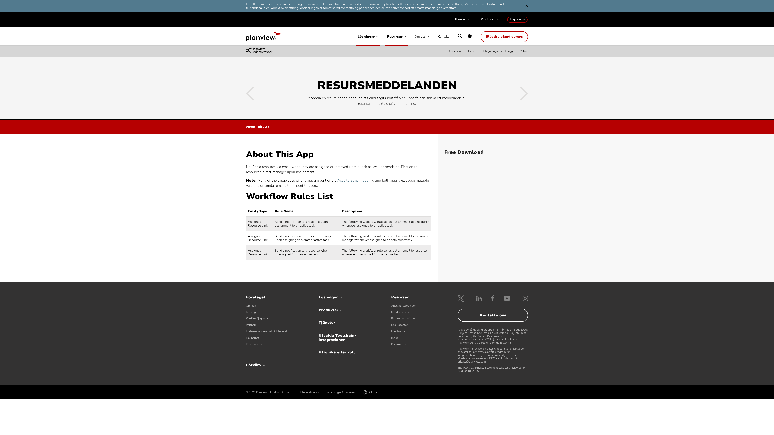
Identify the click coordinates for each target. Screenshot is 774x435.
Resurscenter (399, 325)
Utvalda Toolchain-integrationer (337, 337)
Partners (460, 19)
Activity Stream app (352, 180)
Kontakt (443, 37)
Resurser (395, 37)
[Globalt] (470, 36)
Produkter (328, 310)
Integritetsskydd (310, 392)
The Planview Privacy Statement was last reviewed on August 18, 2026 (492, 369)
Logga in (515, 19)
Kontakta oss (493, 315)
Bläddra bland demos (504, 36)
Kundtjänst (488, 19)
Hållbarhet (252, 338)
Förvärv (253, 364)
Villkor (524, 51)
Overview (455, 51)
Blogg (395, 338)
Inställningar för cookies (341, 392)
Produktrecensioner (403, 318)
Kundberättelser (401, 312)
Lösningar (366, 37)
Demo (472, 51)
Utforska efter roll (337, 352)
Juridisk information (282, 392)
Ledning (251, 312)
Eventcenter (398, 331)
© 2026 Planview (257, 392)
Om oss (420, 37)
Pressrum (397, 344)
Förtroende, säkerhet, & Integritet (266, 331)
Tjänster (327, 322)
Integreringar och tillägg (498, 51)
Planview (263, 38)
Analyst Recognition (403, 306)
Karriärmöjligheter (257, 318)
